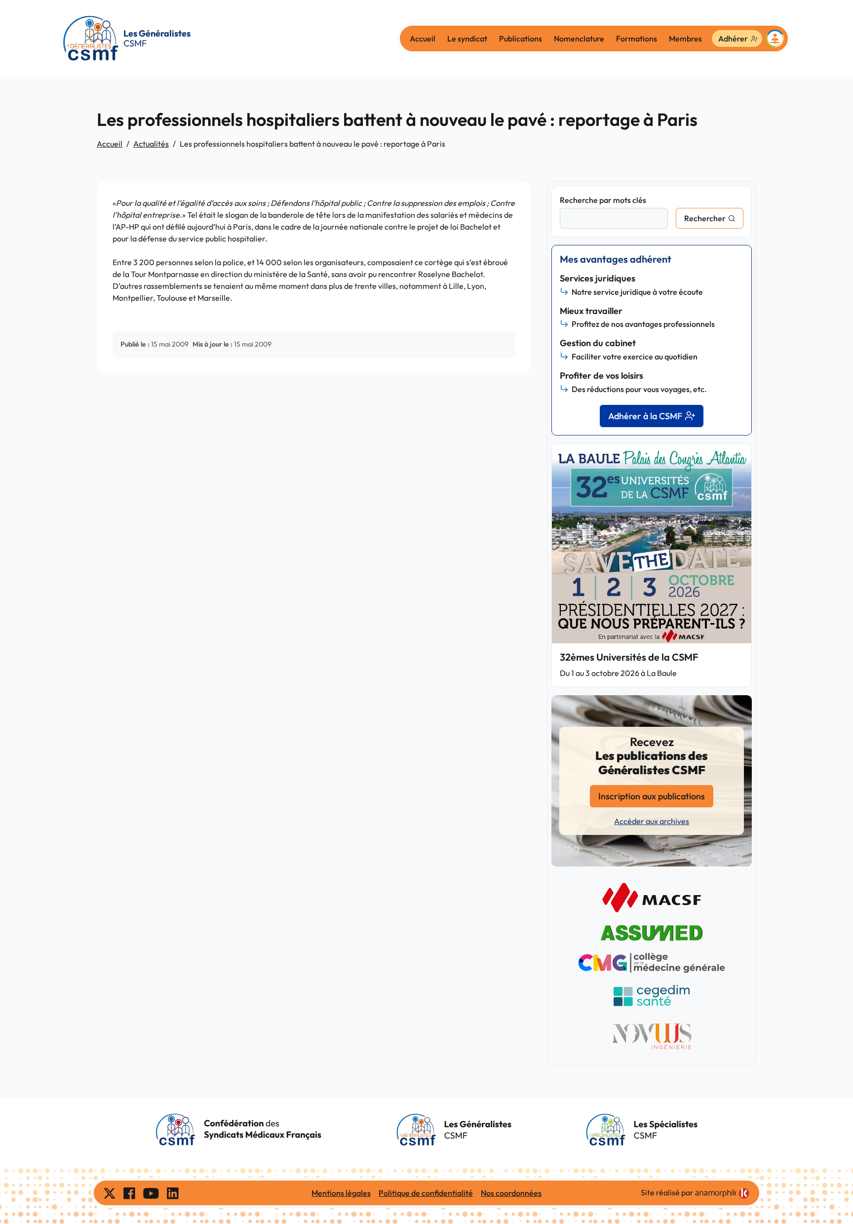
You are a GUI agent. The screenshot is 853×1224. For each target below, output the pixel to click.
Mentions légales (341, 1193)
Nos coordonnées (511, 1193)
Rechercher (705, 218)
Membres (685, 38)
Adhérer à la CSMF (645, 416)
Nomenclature (579, 38)
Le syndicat (467, 38)
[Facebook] (129, 1192)
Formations (636, 38)
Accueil (422, 38)
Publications (520, 38)
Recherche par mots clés (603, 200)
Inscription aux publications (651, 796)
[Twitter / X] (110, 1192)
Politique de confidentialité (426, 1193)
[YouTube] (151, 1192)
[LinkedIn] (173, 1192)
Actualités (151, 144)
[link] (722, 1193)
